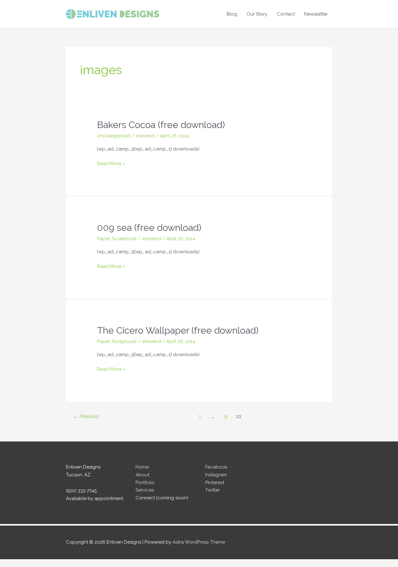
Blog (232, 14)
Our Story (257, 14)
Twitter (212, 490)
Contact (286, 14)
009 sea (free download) (149, 227)
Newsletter (316, 14)
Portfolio (145, 482)
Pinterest (214, 482)
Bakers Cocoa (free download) (161, 124)
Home (142, 467)
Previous (86, 416)
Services (145, 490)
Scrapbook (124, 238)
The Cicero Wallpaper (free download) (177, 330)
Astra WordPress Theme (199, 542)
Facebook (216, 467)
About (142, 475)
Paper (103, 238)
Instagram (216, 475)
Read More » (111, 164)
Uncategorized (113, 136)
